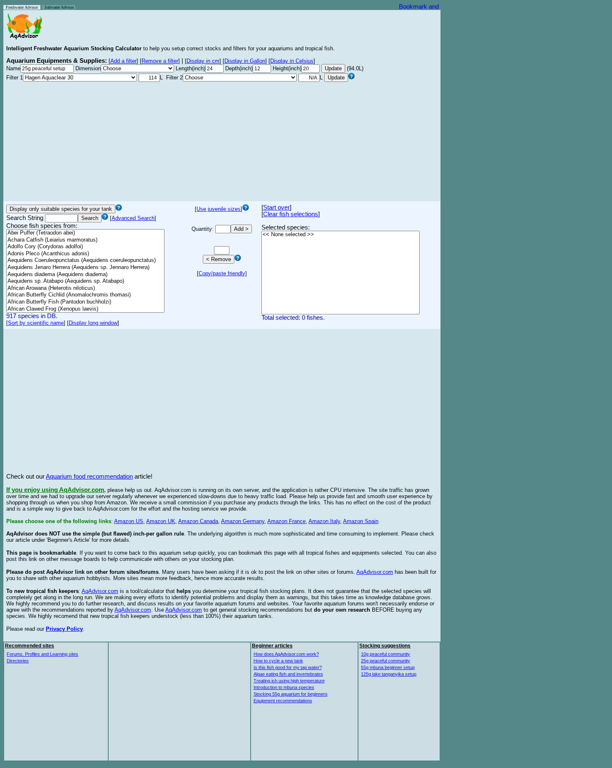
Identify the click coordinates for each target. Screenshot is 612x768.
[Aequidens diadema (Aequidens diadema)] (85, 274)
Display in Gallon (244, 61)
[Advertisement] (222, 140)
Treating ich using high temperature (289, 680)
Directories (18, 660)
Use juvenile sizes (219, 209)
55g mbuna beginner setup (388, 667)
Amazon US (128, 521)
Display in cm (203, 61)
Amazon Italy (324, 521)
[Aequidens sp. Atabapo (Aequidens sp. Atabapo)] (85, 281)
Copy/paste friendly (222, 273)
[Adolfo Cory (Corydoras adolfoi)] (85, 246)
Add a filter (123, 61)
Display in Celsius (291, 61)
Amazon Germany (242, 521)
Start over (276, 207)
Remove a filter (160, 61)
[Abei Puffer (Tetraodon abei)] (85, 233)
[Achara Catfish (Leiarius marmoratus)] (85, 240)
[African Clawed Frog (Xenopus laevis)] (85, 309)
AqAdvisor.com (374, 572)
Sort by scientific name (36, 323)
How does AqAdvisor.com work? (286, 654)
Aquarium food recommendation (89, 476)
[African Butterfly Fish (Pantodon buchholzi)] (85, 302)
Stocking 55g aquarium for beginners (291, 693)
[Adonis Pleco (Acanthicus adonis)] (85, 253)
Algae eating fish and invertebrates (288, 674)
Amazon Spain (360, 521)
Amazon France (286, 521)
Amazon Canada (198, 521)
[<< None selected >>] (340, 234)
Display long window (93, 323)
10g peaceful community (385, 654)
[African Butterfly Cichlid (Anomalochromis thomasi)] (85, 295)
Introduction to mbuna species (284, 687)
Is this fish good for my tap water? (288, 667)
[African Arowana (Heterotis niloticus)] (85, 288)
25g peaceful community (385, 660)
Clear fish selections (290, 214)
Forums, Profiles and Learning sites (42, 654)
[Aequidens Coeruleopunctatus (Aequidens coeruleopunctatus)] (85, 260)
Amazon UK (160, 521)
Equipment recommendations (283, 700)
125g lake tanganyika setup (388, 674)
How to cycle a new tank (278, 660)
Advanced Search (133, 218)
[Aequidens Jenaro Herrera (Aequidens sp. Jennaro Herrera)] (85, 267)
